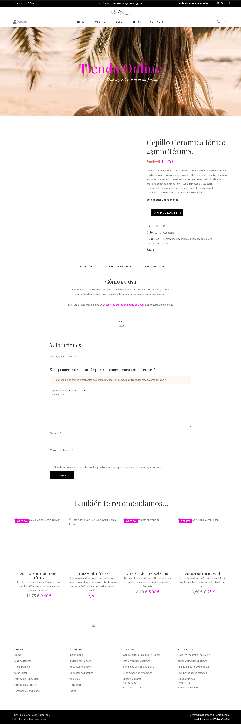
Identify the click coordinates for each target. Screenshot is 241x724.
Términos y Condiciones (27, 690)
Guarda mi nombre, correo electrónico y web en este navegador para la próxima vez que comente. (108, 467)
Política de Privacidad (26, 678)
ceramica (186, 238)
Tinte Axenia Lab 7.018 (93, 574)
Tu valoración (58, 394)
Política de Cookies (25, 684)
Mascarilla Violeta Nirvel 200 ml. (147, 574)
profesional (153, 242)
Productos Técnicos (80, 666)
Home (17, 654)
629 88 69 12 (201, 666)
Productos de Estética (81, 672)
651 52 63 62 (147, 666)
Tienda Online (22, 666)
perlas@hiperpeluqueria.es (192, 660)
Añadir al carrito (166, 213)
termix (164, 242)
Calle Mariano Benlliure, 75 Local (141, 654)
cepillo (175, 238)
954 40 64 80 (185, 666)
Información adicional (117, 266)
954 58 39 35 (130, 666)
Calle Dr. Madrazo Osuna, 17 (194, 654)
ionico (195, 238)
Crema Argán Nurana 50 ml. (202, 574)
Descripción (84, 266)
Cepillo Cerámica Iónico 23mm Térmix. (38, 576)
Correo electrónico (61, 449)
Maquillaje (74, 678)
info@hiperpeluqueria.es (136, 660)
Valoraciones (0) (153, 266)
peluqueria (206, 238)
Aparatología (76, 654)
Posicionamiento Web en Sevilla (212, 719)
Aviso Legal (20, 672)
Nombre (55, 432)
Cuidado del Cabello (80, 660)
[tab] (84, 266)
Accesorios (169, 232)
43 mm (166, 238)
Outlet (72, 690)
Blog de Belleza (22, 660)
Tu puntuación (59, 390)
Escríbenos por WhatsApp (137, 672)
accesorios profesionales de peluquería (124, 304)
